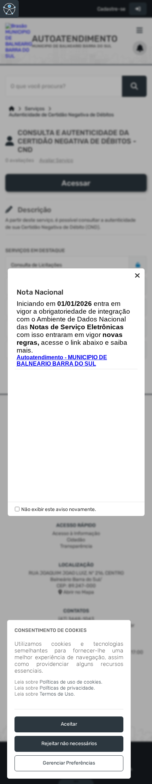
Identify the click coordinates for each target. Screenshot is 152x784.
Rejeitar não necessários (69, 744)
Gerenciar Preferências (69, 763)
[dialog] (69, 699)
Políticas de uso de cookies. (71, 682)
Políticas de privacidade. (67, 688)
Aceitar (69, 724)
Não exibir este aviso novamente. (58, 509)
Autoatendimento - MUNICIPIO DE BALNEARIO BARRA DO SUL (62, 360)
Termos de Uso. (57, 694)
